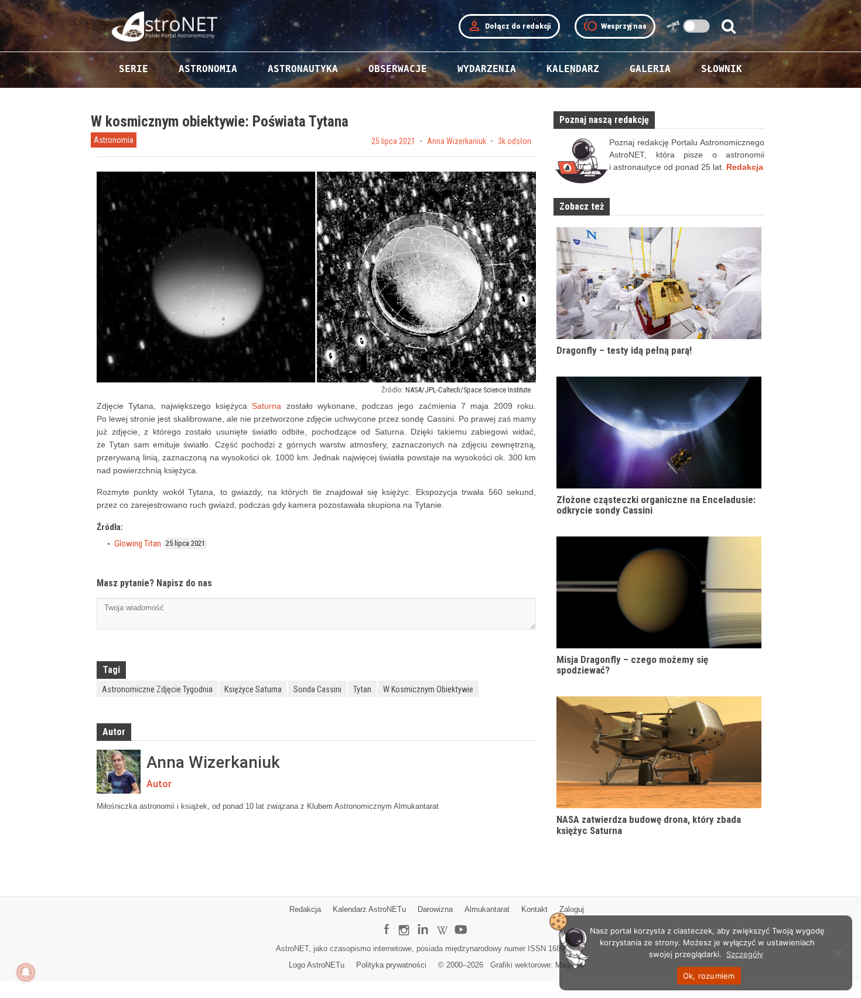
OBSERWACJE (397, 68)
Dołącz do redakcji (509, 26)
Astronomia (114, 140)
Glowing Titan (137, 543)
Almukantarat (487, 909)
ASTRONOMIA (208, 68)
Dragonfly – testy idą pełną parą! (624, 350)
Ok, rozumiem (709, 975)
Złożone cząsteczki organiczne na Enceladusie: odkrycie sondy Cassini (656, 505)
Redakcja (305, 909)
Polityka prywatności (391, 965)
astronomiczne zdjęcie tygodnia (157, 689)
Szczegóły (744, 954)
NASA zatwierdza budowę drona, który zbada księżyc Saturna (648, 825)
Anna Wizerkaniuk (456, 141)
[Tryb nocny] (697, 26)
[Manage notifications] (25, 972)
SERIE (133, 68)
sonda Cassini (317, 689)
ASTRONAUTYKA (303, 68)
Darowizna (435, 909)
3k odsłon (514, 141)
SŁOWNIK (721, 68)
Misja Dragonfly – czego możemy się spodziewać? (632, 665)
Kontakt (534, 909)
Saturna (266, 406)
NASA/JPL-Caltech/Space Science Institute (468, 389)
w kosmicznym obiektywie (428, 689)
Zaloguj (571, 909)
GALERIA (650, 68)
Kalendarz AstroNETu (369, 909)
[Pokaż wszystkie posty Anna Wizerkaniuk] (119, 772)
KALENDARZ (572, 68)
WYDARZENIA (486, 68)
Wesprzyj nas (615, 26)
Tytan (362, 689)
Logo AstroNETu (316, 965)
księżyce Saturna (253, 689)
